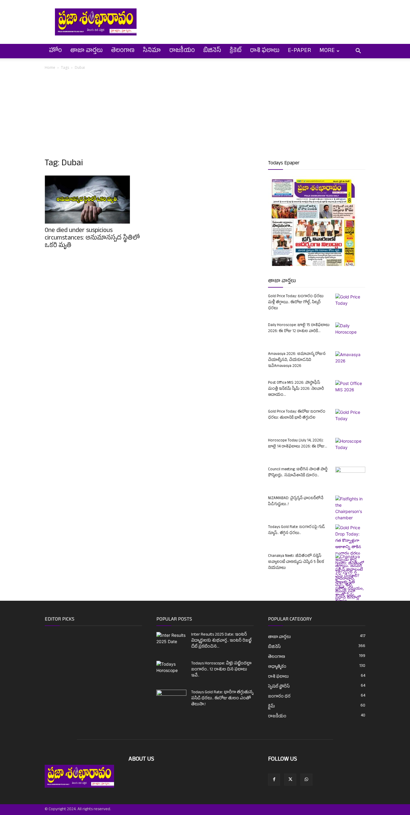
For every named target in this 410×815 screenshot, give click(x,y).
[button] (358, 51)
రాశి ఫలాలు (264, 51)
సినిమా (152, 51)
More (327, 51)
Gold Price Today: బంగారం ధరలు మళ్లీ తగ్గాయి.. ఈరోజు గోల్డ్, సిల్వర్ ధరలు (296, 303)
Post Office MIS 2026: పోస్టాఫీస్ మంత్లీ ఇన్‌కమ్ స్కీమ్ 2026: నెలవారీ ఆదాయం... (296, 389)
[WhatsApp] (306, 780)
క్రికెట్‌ (236, 51)
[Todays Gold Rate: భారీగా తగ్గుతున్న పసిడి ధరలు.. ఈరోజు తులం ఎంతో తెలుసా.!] (171, 700)
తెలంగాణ (122, 51)
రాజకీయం (182, 51)
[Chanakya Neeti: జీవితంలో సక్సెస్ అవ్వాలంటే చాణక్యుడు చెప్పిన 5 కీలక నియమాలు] (350, 591)
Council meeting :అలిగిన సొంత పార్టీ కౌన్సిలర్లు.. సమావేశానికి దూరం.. (297, 473)
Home (50, 67)
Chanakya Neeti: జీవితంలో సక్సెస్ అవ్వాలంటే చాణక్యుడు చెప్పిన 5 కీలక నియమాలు (296, 562)
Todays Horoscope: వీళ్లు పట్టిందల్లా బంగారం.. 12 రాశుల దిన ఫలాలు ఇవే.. (221, 670)
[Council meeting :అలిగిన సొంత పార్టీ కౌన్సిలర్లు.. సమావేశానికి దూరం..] (350, 477)
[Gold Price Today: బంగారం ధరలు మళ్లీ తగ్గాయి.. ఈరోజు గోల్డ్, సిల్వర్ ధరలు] (350, 304)
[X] (290, 780)
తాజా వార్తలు (86, 51)
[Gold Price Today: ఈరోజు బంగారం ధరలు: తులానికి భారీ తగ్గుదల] (350, 419)
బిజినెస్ (212, 51)
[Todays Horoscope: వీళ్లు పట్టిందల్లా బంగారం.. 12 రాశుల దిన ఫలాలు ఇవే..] (171, 669)
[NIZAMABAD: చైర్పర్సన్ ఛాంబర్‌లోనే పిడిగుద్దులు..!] (350, 508)
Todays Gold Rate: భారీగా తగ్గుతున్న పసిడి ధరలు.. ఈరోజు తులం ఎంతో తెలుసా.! (222, 698)
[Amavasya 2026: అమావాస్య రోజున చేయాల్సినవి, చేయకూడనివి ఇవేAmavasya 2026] (350, 361)
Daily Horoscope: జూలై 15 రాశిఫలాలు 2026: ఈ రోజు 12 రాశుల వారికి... (299, 328)
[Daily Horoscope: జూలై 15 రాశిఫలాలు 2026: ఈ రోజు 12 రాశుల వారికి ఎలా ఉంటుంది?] (350, 332)
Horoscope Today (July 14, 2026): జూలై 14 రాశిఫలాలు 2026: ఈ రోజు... (297, 444)
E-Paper (299, 51)
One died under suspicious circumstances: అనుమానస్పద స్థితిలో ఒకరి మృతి (92, 238)
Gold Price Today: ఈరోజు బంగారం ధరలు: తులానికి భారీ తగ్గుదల (296, 415)
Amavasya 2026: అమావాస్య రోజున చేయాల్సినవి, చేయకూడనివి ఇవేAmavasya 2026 (297, 360)
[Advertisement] (205, 116)
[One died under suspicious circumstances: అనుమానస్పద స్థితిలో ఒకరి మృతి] (93, 200)
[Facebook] (274, 780)
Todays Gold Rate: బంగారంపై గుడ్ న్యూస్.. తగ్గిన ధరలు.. (296, 530)
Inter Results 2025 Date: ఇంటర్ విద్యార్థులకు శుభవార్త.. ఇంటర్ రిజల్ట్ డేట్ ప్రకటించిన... (221, 641)
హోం (55, 51)
